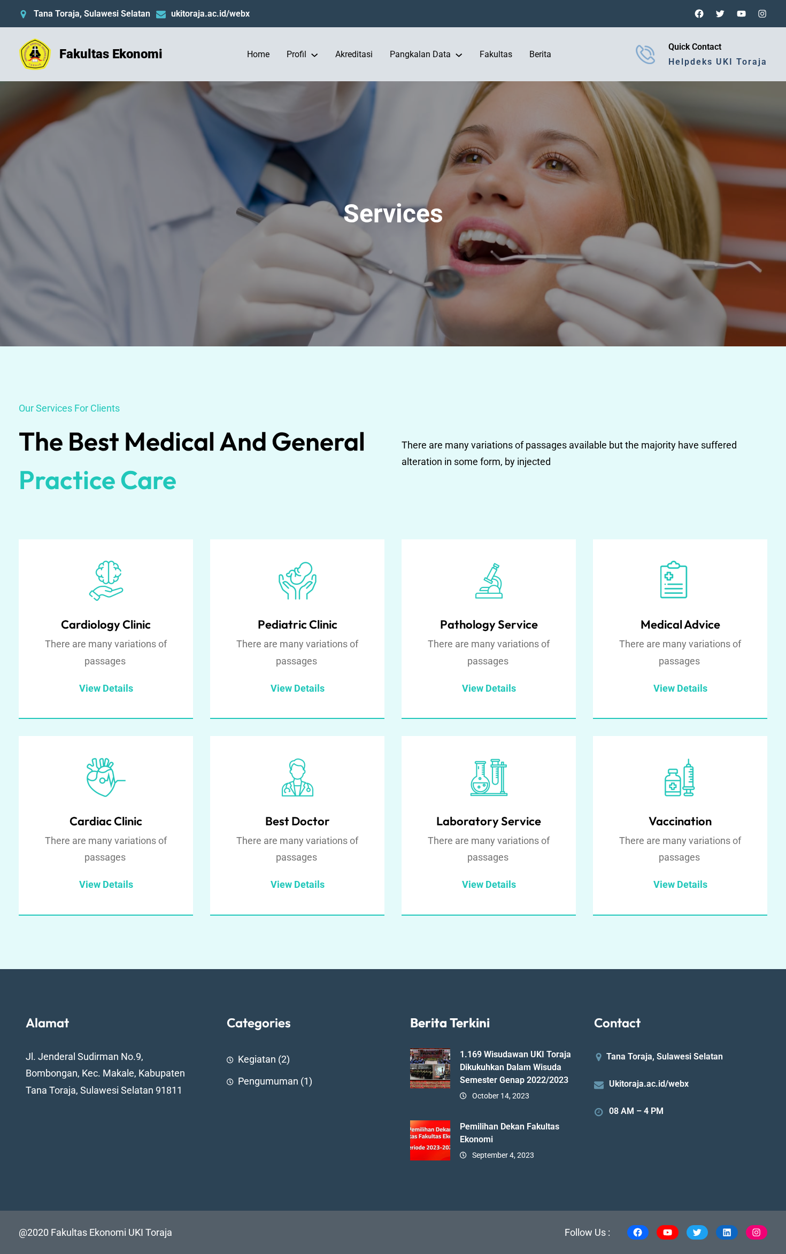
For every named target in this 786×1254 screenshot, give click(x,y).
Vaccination (680, 821)
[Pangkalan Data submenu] (459, 54)
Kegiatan (257, 1059)
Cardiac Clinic (106, 821)
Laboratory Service (488, 821)
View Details (489, 688)
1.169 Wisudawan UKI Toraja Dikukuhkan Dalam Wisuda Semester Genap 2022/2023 (515, 1067)
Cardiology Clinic (106, 624)
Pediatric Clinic (297, 624)
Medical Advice (680, 624)
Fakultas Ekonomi (111, 54)
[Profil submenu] (314, 54)
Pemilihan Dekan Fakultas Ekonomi (509, 1132)
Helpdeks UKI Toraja (717, 62)
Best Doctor (297, 821)
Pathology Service (489, 624)
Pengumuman (268, 1081)
